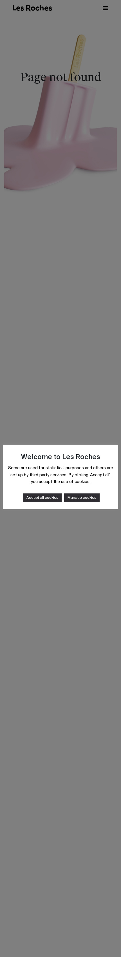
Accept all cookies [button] (42, 498)
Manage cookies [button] (82, 498)
